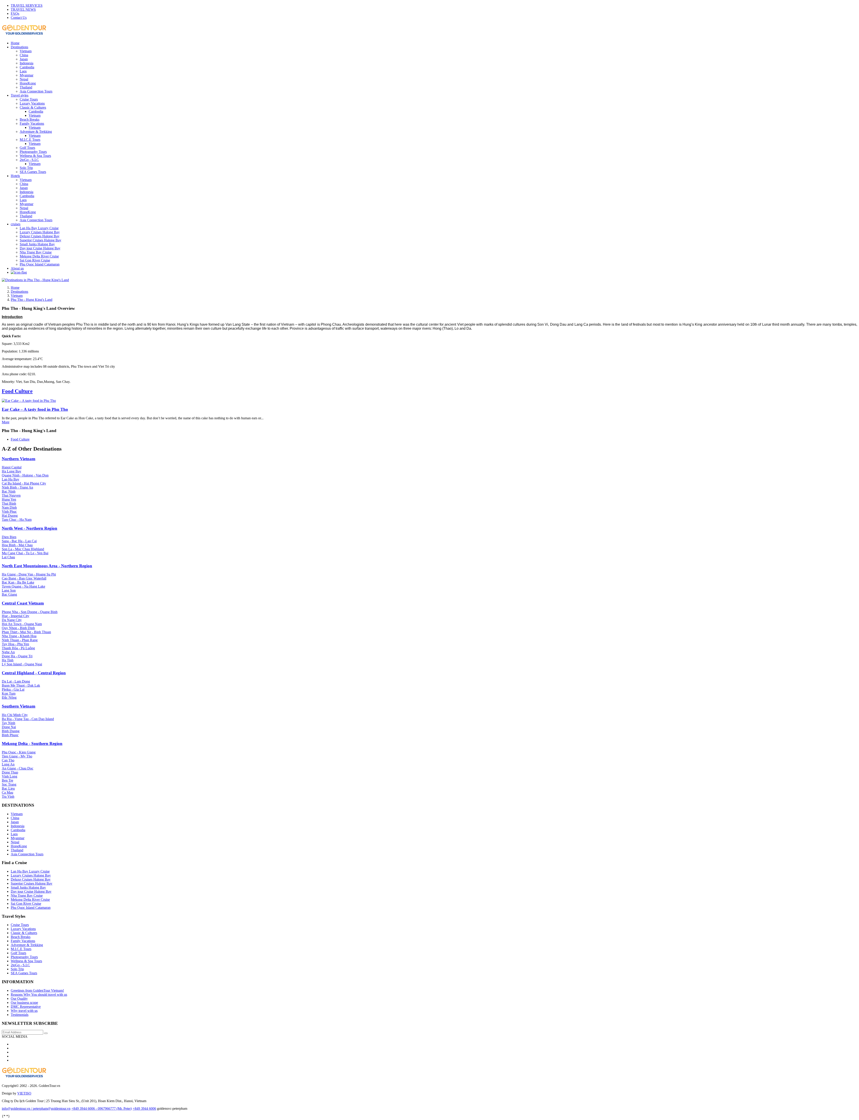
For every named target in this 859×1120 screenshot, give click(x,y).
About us (17, 268)
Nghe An (8, 652)
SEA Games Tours (33, 172)
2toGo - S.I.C (29, 160)
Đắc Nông (9, 697)
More (5, 422)
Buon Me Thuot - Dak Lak (21, 685)
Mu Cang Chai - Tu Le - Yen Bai (25, 553)
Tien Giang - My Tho (17, 756)
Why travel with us (24, 1010)
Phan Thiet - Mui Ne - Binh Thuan (26, 632)
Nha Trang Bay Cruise (36, 252)
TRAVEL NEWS (23, 9)
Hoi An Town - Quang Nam (22, 624)
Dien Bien (9, 537)
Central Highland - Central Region (34, 673)
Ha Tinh (7, 660)
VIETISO (24, 1093)
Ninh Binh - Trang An (17, 487)
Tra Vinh (8, 796)
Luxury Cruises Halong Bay (40, 232)
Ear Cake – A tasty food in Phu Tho (35, 409)
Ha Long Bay (11, 471)
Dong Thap (10, 772)
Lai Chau (8, 557)
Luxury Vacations (32, 103)
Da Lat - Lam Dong (16, 681)
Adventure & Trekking (36, 131)
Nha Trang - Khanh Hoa (19, 636)
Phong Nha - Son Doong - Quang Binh (29, 612)
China (24, 55)
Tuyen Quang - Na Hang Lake (23, 586)
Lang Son (9, 590)
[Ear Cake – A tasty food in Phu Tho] (29, 401)
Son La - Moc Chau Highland (23, 549)
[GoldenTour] (24, 1076)
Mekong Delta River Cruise (39, 256)
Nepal (24, 79)
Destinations (19, 47)
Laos (23, 71)
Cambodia (27, 67)
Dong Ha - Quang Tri (17, 656)
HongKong (28, 83)
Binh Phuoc (10, 735)
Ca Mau (7, 792)
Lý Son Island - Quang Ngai (22, 664)
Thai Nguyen (11, 495)
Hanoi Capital (11, 467)
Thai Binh (9, 503)
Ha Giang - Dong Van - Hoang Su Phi (29, 574)
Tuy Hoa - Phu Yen (15, 644)
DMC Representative (26, 1006)
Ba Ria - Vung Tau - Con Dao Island (28, 719)
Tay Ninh (8, 723)
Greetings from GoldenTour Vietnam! (37, 990)
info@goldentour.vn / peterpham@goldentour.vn (36, 1108)
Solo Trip (26, 168)
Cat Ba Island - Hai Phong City (24, 483)
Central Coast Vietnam (23, 603)
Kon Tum (8, 693)
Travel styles (19, 95)
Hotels (15, 176)
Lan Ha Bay (10, 479)
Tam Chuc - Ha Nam (17, 519)
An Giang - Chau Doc (17, 768)
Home (15, 43)
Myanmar (26, 75)
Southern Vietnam (18, 706)
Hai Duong (10, 515)
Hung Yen (9, 499)
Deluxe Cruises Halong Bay (40, 236)
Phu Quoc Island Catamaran (40, 264)
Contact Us (19, 17)
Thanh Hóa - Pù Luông (18, 648)
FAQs (15, 13)
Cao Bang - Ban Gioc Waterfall (24, 578)
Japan (24, 59)
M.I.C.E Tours (30, 139)
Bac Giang (9, 594)
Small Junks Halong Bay (37, 244)
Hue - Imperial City (15, 616)
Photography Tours (33, 152)
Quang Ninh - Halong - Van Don (25, 475)
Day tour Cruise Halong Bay (40, 248)
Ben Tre (7, 780)
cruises (15, 224)
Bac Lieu (8, 788)
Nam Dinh (9, 507)
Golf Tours (27, 148)
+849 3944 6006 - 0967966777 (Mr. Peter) (101, 1108)
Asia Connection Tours (36, 91)
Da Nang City (12, 620)
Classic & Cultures (33, 107)
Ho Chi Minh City (15, 715)
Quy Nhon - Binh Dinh (18, 628)
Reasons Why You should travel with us (39, 994)
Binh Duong (10, 731)
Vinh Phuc (9, 511)
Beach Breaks (29, 119)
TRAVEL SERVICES (27, 5)
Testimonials (19, 1015)
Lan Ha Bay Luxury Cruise (39, 228)
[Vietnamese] (19, 272)
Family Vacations (32, 123)
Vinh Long (9, 776)
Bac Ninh (8, 491)
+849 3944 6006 (144, 1108)
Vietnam (26, 51)
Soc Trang (9, 784)
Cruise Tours (29, 99)
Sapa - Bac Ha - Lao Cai (19, 541)
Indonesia (26, 63)
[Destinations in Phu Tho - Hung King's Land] (35, 280)
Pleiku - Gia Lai (13, 689)
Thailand (26, 87)
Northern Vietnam (18, 458)
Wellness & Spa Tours (35, 156)
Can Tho (8, 760)
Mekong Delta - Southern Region (32, 743)
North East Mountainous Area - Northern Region (47, 565)
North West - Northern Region (29, 528)
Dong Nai (9, 727)
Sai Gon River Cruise (35, 260)
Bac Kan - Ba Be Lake (18, 582)
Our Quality (19, 998)
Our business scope (24, 1002)
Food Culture (17, 391)
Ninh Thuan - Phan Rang (20, 640)
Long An (8, 764)
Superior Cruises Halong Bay (40, 240)
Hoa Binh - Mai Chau (17, 545)
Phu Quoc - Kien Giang (19, 752)
